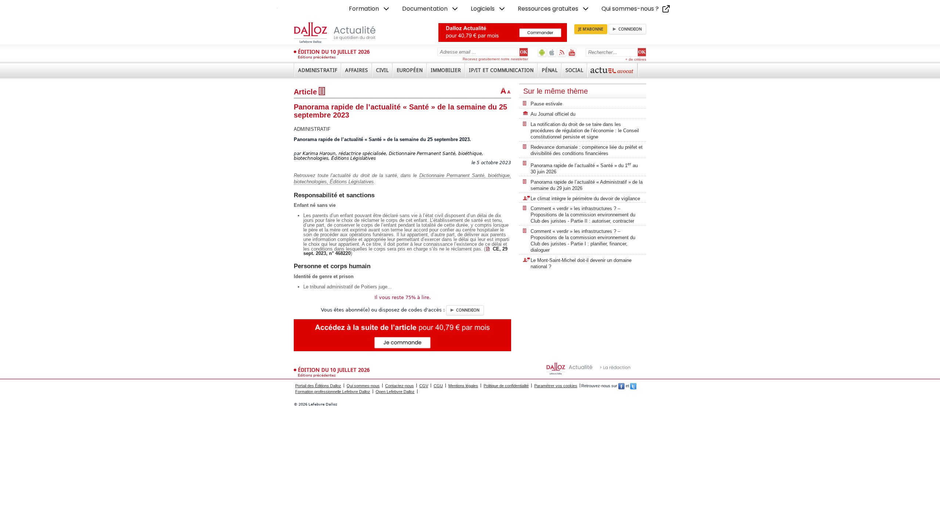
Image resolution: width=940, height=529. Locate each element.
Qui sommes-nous (363, 386)
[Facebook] (621, 386)
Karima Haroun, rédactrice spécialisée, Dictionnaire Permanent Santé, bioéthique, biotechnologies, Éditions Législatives (388, 156)
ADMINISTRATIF (312, 129)
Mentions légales (463, 386)
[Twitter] (633, 386)
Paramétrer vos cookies (555, 386)
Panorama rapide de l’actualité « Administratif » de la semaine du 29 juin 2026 (587, 185)
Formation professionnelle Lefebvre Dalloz (332, 391)
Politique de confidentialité (506, 386)
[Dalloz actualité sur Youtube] (572, 52)
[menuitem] (370, 9)
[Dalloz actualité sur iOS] (552, 52)
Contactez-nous (399, 386)
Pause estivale (546, 104)
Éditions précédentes (317, 57)
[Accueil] (342, 32)
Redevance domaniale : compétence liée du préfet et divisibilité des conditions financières (587, 150)
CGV (423, 386)
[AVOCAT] (612, 70)
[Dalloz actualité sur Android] (542, 52)
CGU (438, 386)
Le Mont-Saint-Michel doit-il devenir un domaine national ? (581, 263)
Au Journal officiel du (553, 114)
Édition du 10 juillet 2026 (334, 51)
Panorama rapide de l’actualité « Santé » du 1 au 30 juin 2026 (584, 168)
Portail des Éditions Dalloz (318, 386)
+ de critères (635, 59)
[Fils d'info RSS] (562, 52)
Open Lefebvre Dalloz (395, 391)
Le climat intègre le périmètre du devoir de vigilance (585, 198)
